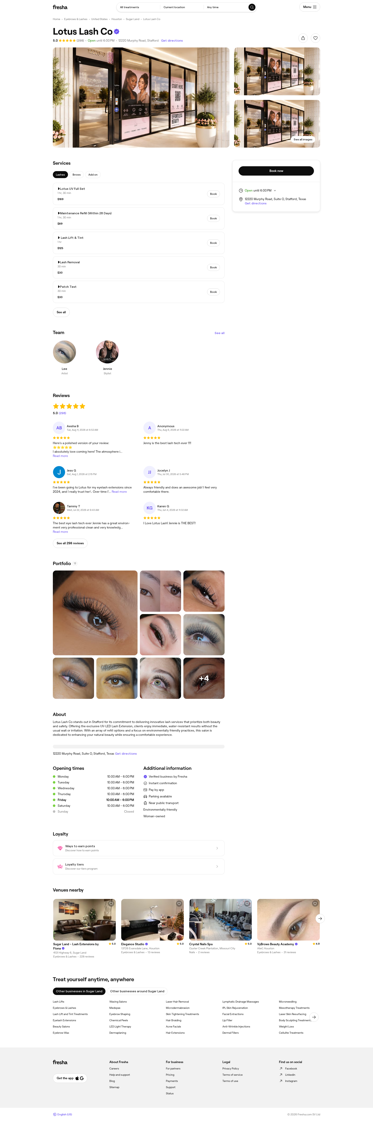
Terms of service (232, 1074)
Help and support (119, 1074)
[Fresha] (60, 7)
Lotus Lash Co (151, 19)
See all (220, 333)
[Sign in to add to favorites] (315, 38)
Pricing (170, 1074)
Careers (114, 1068)
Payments (172, 1080)
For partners (173, 1068)
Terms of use (230, 1080)
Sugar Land (132, 19)
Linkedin (290, 1074)
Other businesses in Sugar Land (79, 991)
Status (170, 1093)
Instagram (291, 1080)
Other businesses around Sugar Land (137, 991)
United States (99, 19)
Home (56, 19)
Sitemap (114, 1087)
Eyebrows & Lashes (75, 19)
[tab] (60, 174)
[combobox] (138, 7)
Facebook (291, 1068)
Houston (117, 19)
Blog (112, 1080)
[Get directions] (139, 746)
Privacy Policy (230, 1068)
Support (170, 1087)
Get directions (172, 40)
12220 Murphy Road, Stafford (138, 40)
